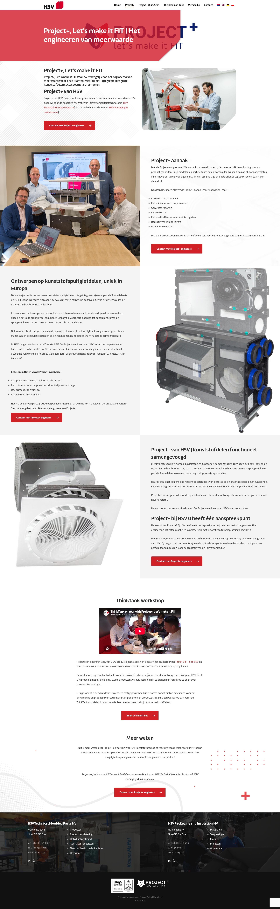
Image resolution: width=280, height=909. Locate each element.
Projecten (215, 843)
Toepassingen (217, 834)
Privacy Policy (146, 897)
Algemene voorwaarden (128, 897)
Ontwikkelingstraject (81, 839)
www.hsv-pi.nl (176, 852)
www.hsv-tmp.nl (37, 852)
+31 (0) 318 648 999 (178, 843)
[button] (69, 125)
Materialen (216, 829)
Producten (76, 829)
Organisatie (76, 853)
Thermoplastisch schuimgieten (87, 848)
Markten (214, 839)
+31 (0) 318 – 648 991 (39, 843)
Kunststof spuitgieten (82, 843)
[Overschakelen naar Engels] (223, 5)
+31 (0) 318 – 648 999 (186, 662)
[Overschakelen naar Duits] (228, 5)
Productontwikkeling (81, 834)
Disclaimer (157, 897)
